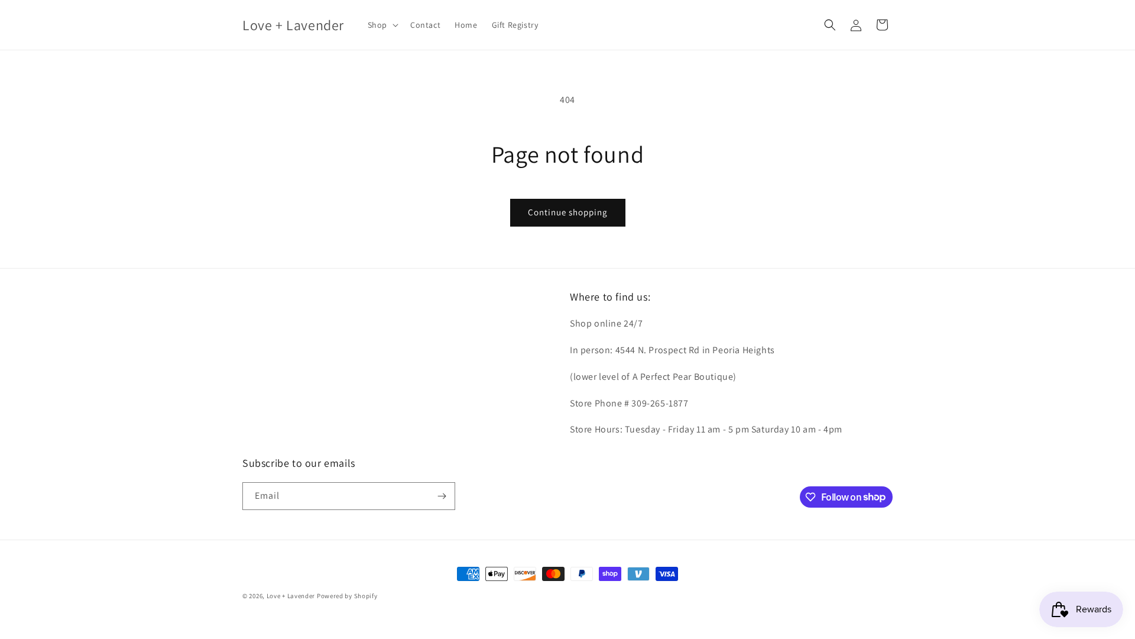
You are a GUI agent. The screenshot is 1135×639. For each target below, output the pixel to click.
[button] (382, 24)
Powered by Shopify (347, 596)
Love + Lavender (292, 596)
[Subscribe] (442, 496)
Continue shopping (568, 212)
